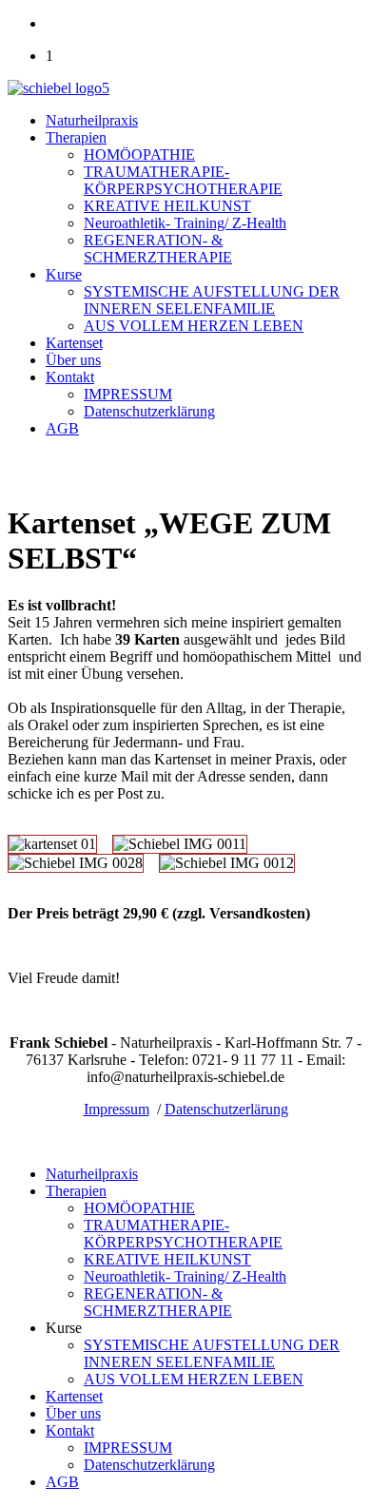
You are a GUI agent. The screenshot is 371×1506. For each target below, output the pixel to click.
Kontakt (70, 377)
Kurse (64, 274)
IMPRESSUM (128, 394)
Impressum (116, 1109)
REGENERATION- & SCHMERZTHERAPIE (158, 248)
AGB (62, 428)
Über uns (73, 360)
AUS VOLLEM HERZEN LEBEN (193, 326)
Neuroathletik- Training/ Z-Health (185, 223)
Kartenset (74, 343)
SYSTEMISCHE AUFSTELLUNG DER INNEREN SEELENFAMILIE (212, 300)
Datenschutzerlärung (226, 1109)
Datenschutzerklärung (149, 411)
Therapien (76, 137)
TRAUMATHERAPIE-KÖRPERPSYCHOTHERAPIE (183, 180)
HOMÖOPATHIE (139, 154)
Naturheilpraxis (92, 120)
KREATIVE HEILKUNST (167, 206)
